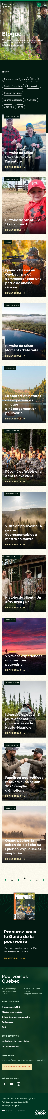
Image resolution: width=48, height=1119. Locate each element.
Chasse (8, 106)
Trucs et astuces (13, 93)
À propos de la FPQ (11, 1007)
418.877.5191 (30, 989)
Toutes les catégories (15, 79)
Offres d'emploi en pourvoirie (16, 1017)
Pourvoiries (33, 86)
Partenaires (7, 1022)
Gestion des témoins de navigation (18, 1098)
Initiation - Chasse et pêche (15, 1041)
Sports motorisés (13, 100)
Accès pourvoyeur (10, 1105)
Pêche (20, 106)
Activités (31, 100)
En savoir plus (13, 958)
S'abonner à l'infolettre (17, 1066)
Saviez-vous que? (10, 1046)
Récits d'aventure (13, 86)
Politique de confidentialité (15, 1102)
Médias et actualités (12, 1012)
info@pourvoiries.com (33, 994)
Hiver (34, 79)
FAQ (4, 1027)
